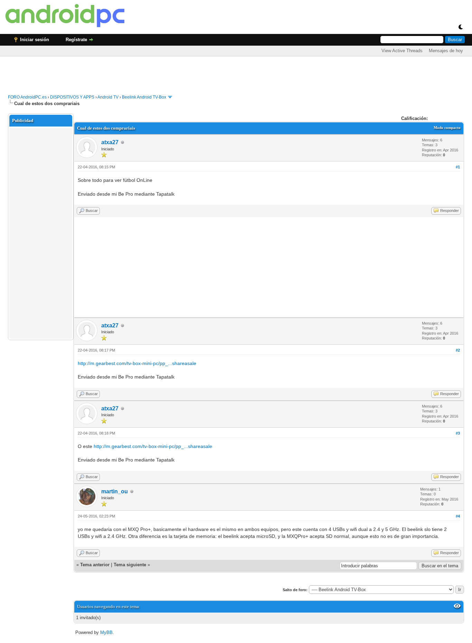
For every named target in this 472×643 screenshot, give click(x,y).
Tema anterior (95, 564)
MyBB (106, 632)
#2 (458, 350)
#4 (458, 516)
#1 (458, 167)
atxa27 (110, 142)
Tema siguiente (130, 564)
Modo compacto (447, 127)
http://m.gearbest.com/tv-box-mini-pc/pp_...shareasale (137, 363)
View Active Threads (402, 50)
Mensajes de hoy (446, 50)
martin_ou (114, 491)
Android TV (108, 97)
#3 (458, 433)
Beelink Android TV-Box (144, 97)
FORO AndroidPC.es (27, 97)
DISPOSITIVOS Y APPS (72, 97)
